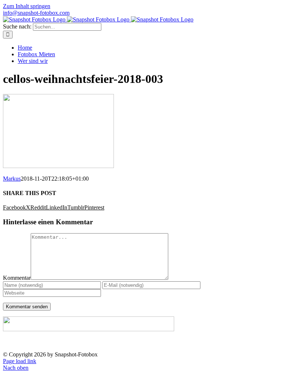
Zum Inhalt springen (26, 6)
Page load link (19, 361)
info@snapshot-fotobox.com (36, 13)
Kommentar (17, 278)
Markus (12, 178)
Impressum (215, 342)
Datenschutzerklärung (258, 342)
